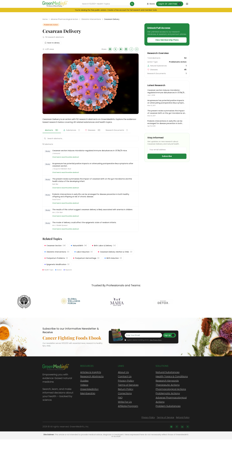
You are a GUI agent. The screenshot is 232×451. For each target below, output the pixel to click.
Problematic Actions (168, 393)
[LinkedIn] (182, 427)
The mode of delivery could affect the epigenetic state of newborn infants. (84, 222)
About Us (123, 372)
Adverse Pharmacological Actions (171, 400)
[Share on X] (115, 49)
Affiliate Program (128, 406)
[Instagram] (171, 427)
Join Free (172, 3)
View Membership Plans (167, 40)
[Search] (132, 4)
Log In (161, 3)
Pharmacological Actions (171, 389)
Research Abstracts (92, 376)
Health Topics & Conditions (172, 376)
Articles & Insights (90, 372)
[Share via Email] (137, 49)
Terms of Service (165, 417)
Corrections (125, 393)
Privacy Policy (126, 380)
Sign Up (167, 335)
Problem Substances (168, 406)
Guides (84, 380)
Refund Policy (182, 417)
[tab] (52, 130)
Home (45, 19)
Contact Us (124, 376)
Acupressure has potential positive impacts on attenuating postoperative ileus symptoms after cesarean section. (92, 164)
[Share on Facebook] (110, 49)
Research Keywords (167, 380)
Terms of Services (128, 385)
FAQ (120, 397)
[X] (187, 427)
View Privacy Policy (156, 340)
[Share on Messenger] (121, 49)
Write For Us (125, 402)
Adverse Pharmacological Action (64, 19)
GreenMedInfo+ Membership (89, 391)
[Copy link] (131, 49)
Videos (84, 385)
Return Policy (125, 389)
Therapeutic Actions (168, 385)
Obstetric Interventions (91, 19)
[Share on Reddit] (126, 49)
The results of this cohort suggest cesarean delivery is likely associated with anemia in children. (92, 209)
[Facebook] (177, 427)
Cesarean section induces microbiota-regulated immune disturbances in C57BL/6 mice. (89, 150)
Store (152, 3)
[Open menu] (187, 3)
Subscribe (167, 156)
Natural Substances (167, 372)
